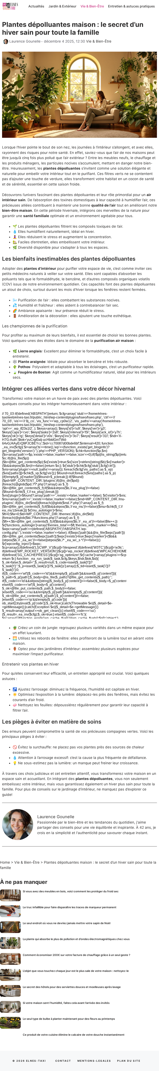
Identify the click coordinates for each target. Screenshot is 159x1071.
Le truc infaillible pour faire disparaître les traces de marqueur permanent (69, 907)
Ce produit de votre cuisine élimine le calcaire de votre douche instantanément (73, 1034)
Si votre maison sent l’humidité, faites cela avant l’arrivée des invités (66, 1002)
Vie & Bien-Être (92, 6)
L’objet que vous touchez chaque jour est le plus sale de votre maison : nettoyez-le (76, 970)
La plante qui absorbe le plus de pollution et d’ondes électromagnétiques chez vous (76, 939)
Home (5, 862)
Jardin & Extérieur (62, 6)
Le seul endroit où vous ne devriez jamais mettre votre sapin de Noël (66, 923)
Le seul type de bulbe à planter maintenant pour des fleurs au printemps (69, 1018)
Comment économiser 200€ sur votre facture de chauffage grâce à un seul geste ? (76, 955)
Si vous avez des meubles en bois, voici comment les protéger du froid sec (71, 891)
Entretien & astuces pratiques (131, 6)
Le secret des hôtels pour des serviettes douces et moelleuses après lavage (72, 987)
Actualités (36, 6)
